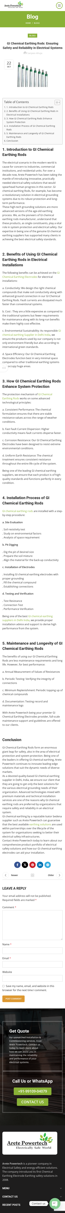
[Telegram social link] (47, 865)
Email (6, 958)
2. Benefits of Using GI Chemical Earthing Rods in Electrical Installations (32, 113)
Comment (9, 907)
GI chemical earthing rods (17, 511)
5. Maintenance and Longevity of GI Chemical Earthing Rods (30, 135)
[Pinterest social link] (32, 865)
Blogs (37, 23)
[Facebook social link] (17, 865)
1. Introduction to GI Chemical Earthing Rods (29, 107)
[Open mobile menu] (59, 5)
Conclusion (12, 140)
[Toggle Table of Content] (55, 102)
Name (7, 944)
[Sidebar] (4, 368)
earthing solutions (40, 824)
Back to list (32, 875)
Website (7, 972)
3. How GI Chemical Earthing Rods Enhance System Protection (29, 120)
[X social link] (25, 865)
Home (28, 23)
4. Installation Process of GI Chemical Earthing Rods (30, 127)
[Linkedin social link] (40, 865)
